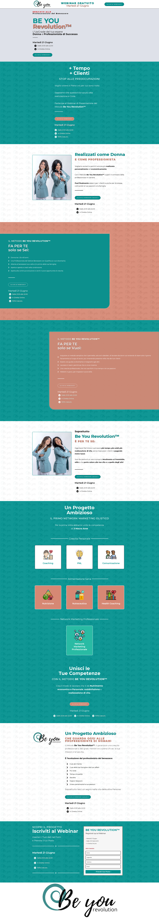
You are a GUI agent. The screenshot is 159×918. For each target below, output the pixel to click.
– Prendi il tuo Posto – (103, 872)
